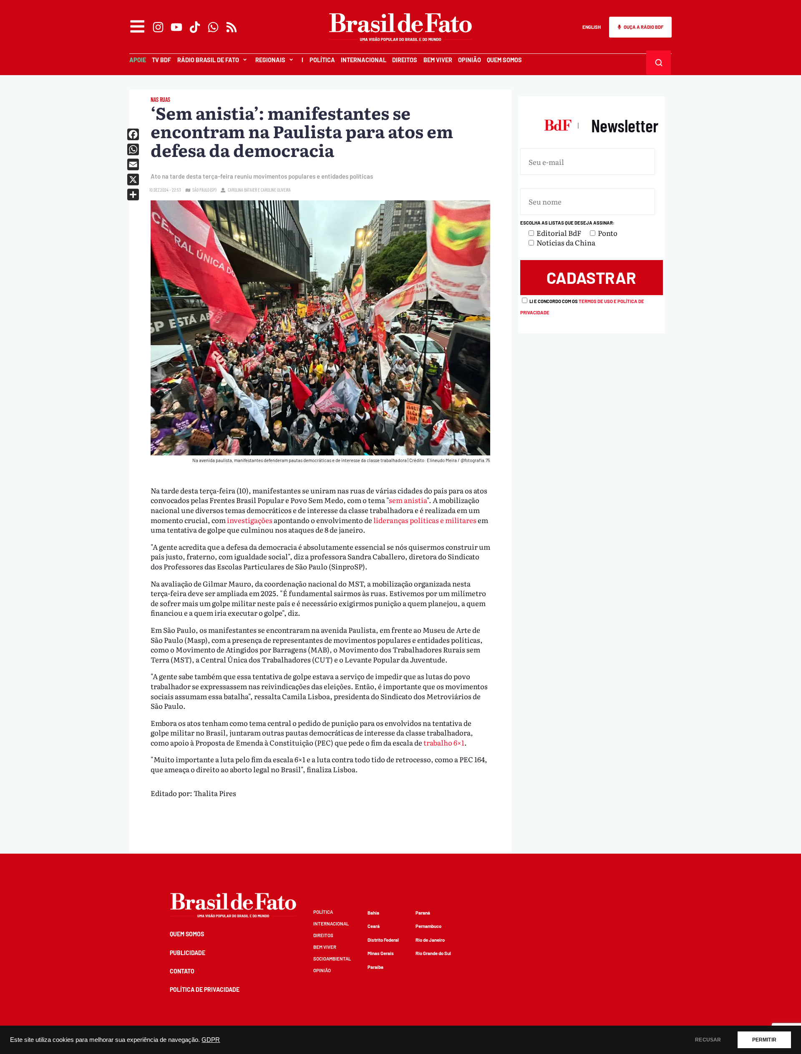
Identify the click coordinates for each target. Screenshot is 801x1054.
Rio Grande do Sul (433, 953)
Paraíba (375, 967)
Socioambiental (332, 958)
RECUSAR (708, 1040)
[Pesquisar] (659, 63)
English (591, 27)
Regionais (270, 59)
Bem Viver (437, 59)
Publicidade (187, 952)
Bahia (373, 912)
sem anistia (408, 500)
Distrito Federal (383, 940)
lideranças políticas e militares (424, 520)
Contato (182, 971)
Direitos (404, 59)
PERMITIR (764, 1040)
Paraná (423, 912)
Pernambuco (428, 926)
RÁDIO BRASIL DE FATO (208, 59)
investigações (250, 520)
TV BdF (161, 59)
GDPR (211, 1039)
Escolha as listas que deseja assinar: (567, 222)
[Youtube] (176, 27)
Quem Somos (504, 59)
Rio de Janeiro (430, 940)
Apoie (137, 59)
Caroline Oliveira (276, 189)
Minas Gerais (381, 953)
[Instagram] (158, 27)
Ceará (374, 926)
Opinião (469, 59)
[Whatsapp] (213, 27)
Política (322, 59)
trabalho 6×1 (443, 742)
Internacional (363, 59)
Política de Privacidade (204, 989)
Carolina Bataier (242, 189)
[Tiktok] (195, 27)
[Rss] (231, 27)
